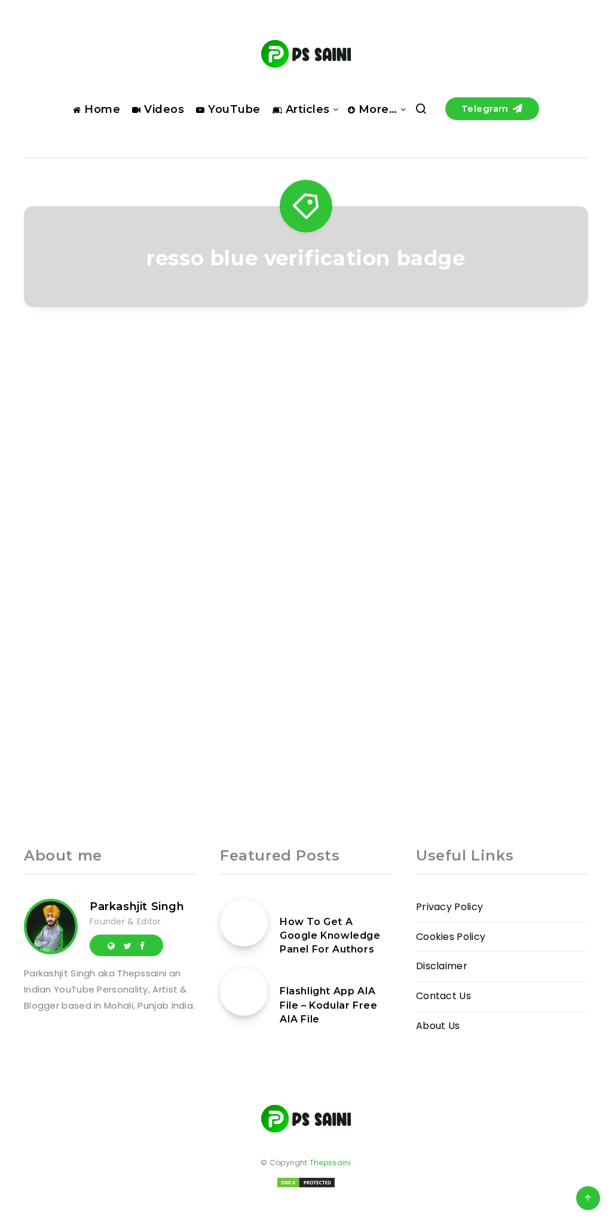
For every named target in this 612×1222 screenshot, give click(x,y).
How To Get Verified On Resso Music (109, 563)
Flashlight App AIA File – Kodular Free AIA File (328, 1004)
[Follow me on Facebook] (142, 945)
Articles (306, 109)
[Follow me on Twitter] (127, 945)
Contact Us (443, 996)
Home (100, 109)
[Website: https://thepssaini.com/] (111, 945)
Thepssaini (330, 1162)
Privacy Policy (449, 907)
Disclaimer (441, 966)
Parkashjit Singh (137, 906)
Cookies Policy (450, 937)
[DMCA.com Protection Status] (306, 1186)
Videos (162, 109)
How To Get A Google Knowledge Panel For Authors (330, 935)
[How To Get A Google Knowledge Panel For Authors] (244, 923)
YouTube (233, 109)
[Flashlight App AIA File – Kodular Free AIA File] (244, 992)
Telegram (486, 108)
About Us (438, 1026)
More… (376, 109)
